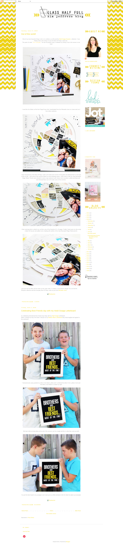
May (89, 240)
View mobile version (51, 513)
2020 (88, 215)
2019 (88, 217)
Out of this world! (28, 34)
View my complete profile (91, 61)
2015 (88, 256)
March (89, 245)
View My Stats (26, 531)
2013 (88, 260)
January (90, 249)
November (90, 221)
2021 (88, 213)
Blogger (68, 541)
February (90, 247)
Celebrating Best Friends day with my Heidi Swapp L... (94, 237)
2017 (88, 251)
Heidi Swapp (55, 316)
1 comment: (36, 301)
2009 (88, 268)
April (89, 242)
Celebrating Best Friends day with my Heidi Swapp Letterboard (48, 311)
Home (51, 510)
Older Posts (78, 510)
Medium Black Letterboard (55, 317)
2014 (88, 258)
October (90, 223)
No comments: (37, 504)
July (89, 229)
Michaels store (62, 290)
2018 (88, 219)
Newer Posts (25, 510)
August (89, 227)
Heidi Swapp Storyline (65, 39)
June (89, 231)
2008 (88, 270)
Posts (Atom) (31, 517)
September (90, 225)
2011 (88, 264)
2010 (88, 266)
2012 (88, 262)
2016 (88, 253)
